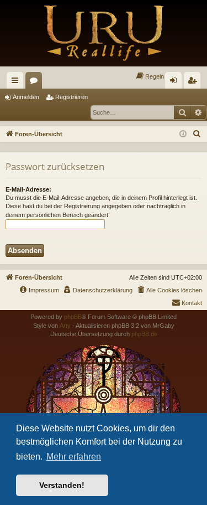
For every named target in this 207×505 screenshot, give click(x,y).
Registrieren (71, 97)
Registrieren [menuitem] (194, 82)
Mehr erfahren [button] (73, 456)
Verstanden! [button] (61, 485)
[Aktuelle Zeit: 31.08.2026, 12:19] (183, 134)
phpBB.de (144, 334)
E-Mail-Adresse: (28, 189)
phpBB (73, 316)
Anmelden (26, 97)
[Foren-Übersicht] (103, 33)
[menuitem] (149, 76)
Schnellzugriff (17, 82)
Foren (36, 82)
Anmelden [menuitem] (175, 82)
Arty (65, 325)
